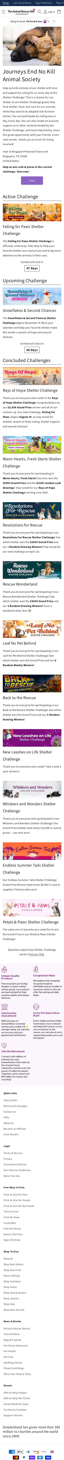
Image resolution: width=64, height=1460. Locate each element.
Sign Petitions (43, 3)
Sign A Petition (12, 1239)
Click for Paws (12, 1217)
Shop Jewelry (11, 1298)
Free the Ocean (12, 1228)
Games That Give (13, 1234)
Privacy (8, 1158)
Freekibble (10, 1223)
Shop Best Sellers (13, 1264)
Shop (6, 3)
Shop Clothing (12, 1275)
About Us (9, 1123)
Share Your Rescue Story (17, 1373)
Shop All (8, 1258)
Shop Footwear (12, 1281)
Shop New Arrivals (14, 1309)
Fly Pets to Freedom (15, 1409)
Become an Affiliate (15, 1128)
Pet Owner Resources (16, 1345)
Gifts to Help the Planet (17, 1398)
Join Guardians (22, 3)
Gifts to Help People (15, 1392)
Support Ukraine (13, 1415)
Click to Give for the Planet (19, 1205)
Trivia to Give (11, 1211)
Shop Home (10, 1287)
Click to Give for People (17, 1200)
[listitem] (32, 237)
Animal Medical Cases (16, 1404)
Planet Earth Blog (14, 1368)
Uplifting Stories (13, 1362)
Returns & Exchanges (15, 1106)
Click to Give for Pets (15, 1194)
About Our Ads (12, 1175)
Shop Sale (9, 1304)
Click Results (11, 1134)
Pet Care (8, 1356)
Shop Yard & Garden (15, 1292)
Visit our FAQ (36, 954)
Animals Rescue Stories (17, 1328)
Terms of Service (13, 1153)
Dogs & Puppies (12, 1339)
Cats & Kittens (12, 1334)
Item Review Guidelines (17, 1170)
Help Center (10, 1100)
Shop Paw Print (12, 1270)
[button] (39, 11)
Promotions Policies (15, 1164)
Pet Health (10, 1351)
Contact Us (10, 1111)
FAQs (6, 1117)
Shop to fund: (26, 21)
